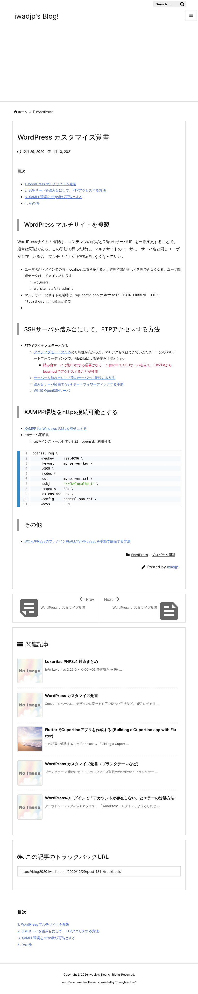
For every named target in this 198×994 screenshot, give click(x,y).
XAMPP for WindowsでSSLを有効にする (56, 428)
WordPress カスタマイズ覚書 (71, 695)
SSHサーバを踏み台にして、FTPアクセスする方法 (65, 190)
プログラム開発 (163, 555)
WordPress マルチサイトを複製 (50, 184)
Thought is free (125, 982)
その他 (32, 203)
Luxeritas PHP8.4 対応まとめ (71, 661)
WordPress (45, 112)
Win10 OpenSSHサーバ (52, 390)
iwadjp (172, 567)
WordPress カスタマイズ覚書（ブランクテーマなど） (93, 763)
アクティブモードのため (52, 352)
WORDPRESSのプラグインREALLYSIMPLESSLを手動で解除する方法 (77, 541)
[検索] (182, 4)
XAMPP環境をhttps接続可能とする (53, 197)
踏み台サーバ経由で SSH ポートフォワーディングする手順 (79, 384)
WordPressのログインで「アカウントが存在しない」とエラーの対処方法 (109, 797)
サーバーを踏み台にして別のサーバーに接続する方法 (74, 378)
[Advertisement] (99, 65)
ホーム (22, 112)
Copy (174, 456)
